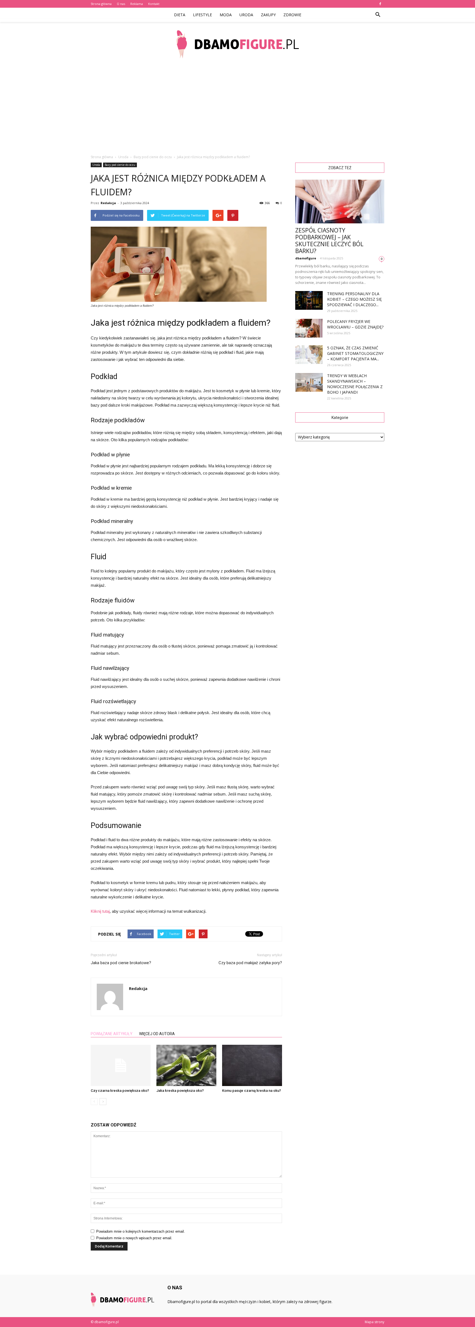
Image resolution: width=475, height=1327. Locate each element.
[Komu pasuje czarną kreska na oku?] (252, 1065)
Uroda (246, 14)
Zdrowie (292, 14)
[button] (377, 14)
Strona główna (101, 4)
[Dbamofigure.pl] (237, 44)
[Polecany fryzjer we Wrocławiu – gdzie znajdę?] (309, 328)
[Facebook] (380, 4)
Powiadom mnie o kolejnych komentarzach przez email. (140, 1231)
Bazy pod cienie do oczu (120, 165)
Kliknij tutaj (100, 911)
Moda (226, 14)
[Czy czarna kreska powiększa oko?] (121, 1065)
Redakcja (108, 203)
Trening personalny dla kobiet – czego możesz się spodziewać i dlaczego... (354, 299)
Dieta (179, 14)
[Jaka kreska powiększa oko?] (186, 1065)
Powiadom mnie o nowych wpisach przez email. (134, 1238)
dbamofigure (305, 258)
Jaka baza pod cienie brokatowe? (121, 962)
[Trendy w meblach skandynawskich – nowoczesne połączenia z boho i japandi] (309, 382)
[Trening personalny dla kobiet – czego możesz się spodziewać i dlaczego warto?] (309, 300)
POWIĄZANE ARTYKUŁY (111, 1034)
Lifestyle (202, 14)
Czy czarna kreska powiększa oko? (120, 1091)
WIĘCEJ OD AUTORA (157, 1034)
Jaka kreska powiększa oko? (180, 1091)
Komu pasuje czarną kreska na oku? (251, 1091)
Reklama (136, 4)
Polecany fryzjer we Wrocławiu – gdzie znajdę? (355, 324)
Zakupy (268, 14)
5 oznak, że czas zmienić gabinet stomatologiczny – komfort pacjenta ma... (355, 353)
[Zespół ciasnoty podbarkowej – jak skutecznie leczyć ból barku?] (339, 201)
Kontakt (153, 4)
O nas (121, 4)
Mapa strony (374, 1322)
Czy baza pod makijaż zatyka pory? (250, 962)
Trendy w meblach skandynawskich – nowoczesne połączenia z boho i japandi (355, 384)
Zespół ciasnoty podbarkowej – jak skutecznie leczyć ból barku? (329, 240)
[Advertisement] (237, 107)
